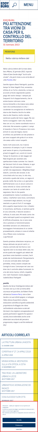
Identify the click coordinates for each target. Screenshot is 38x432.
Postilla (10, 80)
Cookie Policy (19, 429)
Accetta (19, 420)
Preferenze (19, 425)
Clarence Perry (16, 294)
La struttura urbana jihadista (16, 342)
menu (28, 5)
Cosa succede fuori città (13, 397)
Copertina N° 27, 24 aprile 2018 (16, 352)
